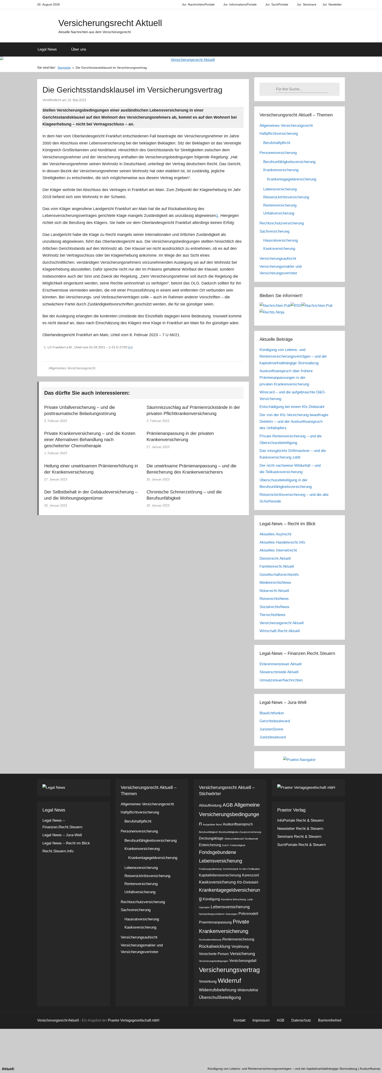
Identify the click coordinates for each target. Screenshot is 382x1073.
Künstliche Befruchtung (233, 899)
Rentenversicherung (279, 205)
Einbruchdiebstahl (234, 838)
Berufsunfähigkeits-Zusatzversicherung (240, 832)
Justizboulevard (273, 737)
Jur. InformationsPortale (240, 4)
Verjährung (240, 946)
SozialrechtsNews (274, 607)
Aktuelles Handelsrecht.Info (282, 542)
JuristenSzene (271, 729)
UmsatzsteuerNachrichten (281, 680)
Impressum (261, 1020)
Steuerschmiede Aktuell (279, 672)
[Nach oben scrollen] (373, 1064)
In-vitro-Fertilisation (249, 869)
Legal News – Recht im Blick (66, 843)
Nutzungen (231, 914)
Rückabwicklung (214, 946)
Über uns (78, 49)
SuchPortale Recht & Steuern (301, 845)
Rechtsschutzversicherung (282, 223)
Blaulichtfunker (272, 713)
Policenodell (248, 914)
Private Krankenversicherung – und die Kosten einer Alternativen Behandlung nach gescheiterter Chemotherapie (89, 439)
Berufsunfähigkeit (208, 832)
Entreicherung (210, 845)
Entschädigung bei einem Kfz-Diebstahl (292, 407)
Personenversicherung (278, 153)
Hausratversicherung (280, 240)
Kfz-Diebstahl (247, 882)
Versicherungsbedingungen (213, 961)
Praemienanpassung (215, 922)
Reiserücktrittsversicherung (286, 197)
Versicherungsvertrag (229, 969)
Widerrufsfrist (247, 990)
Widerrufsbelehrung (217, 990)
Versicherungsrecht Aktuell (110, 23)
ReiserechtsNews (274, 599)
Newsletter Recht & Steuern (300, 829)
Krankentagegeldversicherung (291, 179)
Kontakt (239, 1020)
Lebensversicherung (280, 189)
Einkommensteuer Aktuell (281, 664)
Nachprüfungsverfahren (212, 914)
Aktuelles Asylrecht (275, 534)
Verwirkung (208, 981)
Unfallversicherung (278, 213)
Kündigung (211, 899)
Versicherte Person (214, 954)
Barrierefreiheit (329, 1020)
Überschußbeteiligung (220, 997)
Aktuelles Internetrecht (278, 550)
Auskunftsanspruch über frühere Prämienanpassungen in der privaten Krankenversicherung (286, 377)
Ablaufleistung (210, 805)
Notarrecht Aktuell (274, 591)
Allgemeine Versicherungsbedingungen (229, 814)
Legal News (47, 49)
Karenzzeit (250, 875)
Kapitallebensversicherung (220, 875)
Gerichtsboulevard (275, 721)
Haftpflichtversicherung (279, 133)
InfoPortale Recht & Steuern (300, 820)
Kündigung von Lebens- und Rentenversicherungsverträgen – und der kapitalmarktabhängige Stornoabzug (293, 356)
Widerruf (229, 980)
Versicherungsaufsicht (278, 258)
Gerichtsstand (230, 869)
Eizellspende (251, 838)
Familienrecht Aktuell (277, 566)
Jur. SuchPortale (276, 4)
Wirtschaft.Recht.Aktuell (280, 631)
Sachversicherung (274, 231)
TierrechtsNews (272, 615)
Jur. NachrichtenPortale (198, 4)
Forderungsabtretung (210, 869)
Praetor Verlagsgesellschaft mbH (133, 1020)
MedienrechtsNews (275, 582)
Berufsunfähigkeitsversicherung (289, 162)
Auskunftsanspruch (238, 824)
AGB (228, 805)
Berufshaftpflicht (276, 143)
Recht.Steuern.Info (57, 851)
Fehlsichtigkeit (237, 845)
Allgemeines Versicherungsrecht (72, 368)
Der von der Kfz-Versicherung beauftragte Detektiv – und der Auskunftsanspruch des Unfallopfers (294, 421)
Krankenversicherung (280, 170)
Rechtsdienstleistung (210, 939)
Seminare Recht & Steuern (299, 836)
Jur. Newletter (332, 4)
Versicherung (242, 953)
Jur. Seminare (306, 4)
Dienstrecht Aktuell (275, 558)
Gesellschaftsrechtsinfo (279, 575)
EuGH (225, 845)
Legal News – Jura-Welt (62, 835)
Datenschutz (301, 1020)
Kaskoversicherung (279, 248)
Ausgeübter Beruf (212, 824)
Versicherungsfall (242, 961)
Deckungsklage (211, 838)
